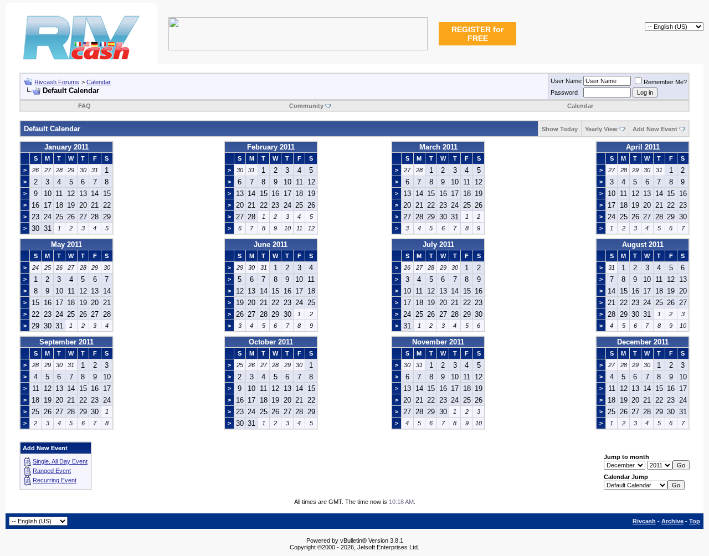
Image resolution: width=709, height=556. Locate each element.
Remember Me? (665, 82)
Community (306, 105)
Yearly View (601, 129)
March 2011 (438, 147)
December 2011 (643, 342)
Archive (672, 521)
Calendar (98, 82)
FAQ (84, 105)
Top (694, 521)
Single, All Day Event (60, 461)
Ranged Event (52, 470)
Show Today (560, 129)
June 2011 (270, 244)
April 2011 (643, 147)
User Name (566, 81)
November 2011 (438, 342)
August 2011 (643, 244)
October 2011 (271, 342)
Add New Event (655, 129)
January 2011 (66, 147)
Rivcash (644, 521)
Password (564, 92)
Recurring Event (54, 480)
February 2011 (271, 147)
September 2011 (66, 342)
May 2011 (66, 244)
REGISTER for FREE (477, 34)
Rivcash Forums (56, 82)
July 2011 (438, 244)
